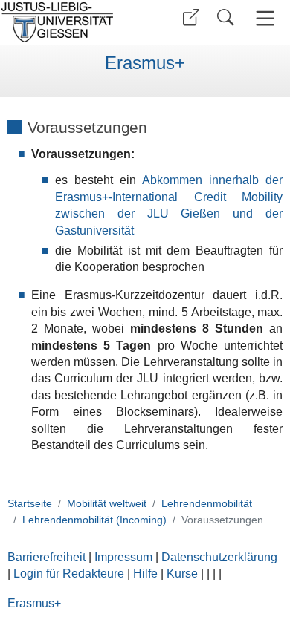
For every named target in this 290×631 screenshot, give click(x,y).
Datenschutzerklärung (219, 557)
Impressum (123, 557)
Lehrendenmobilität (206, 503)
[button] (191, 17)
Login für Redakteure (68, 573)
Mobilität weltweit (106, 503)
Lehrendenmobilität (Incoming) (94, 520)
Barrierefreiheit (46, 557)
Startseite (29, 503)
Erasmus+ (145, 63)
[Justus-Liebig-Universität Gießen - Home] (70, 22)
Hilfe (145, 573)
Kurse (182, 573)
